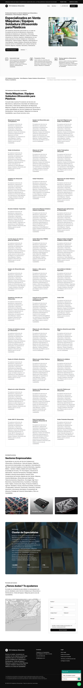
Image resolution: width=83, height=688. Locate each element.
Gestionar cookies (74, 1)
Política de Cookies (65, 654)
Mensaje (52, 618)
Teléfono (66, 607)
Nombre (52, 601)
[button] (23, 615)
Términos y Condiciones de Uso (58, 626)
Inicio (48, 5)
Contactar (73, 5)
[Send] (79, 679)
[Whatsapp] (79, 684)
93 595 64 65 (65, 5)
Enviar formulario (63, 630)
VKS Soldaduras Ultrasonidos (16, 6)
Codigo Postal (53, 612)
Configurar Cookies (65, 660)
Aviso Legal (63, 652)
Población (66, 612)
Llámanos (23, 49)
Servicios (54, 5)
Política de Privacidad (65, 625)
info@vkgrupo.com (40, 658)
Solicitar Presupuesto (11, 49)
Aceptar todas (63, 1)
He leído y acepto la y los (62, 626)
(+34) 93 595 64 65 (40, 656)
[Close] (79, 671)
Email (51, 607)
